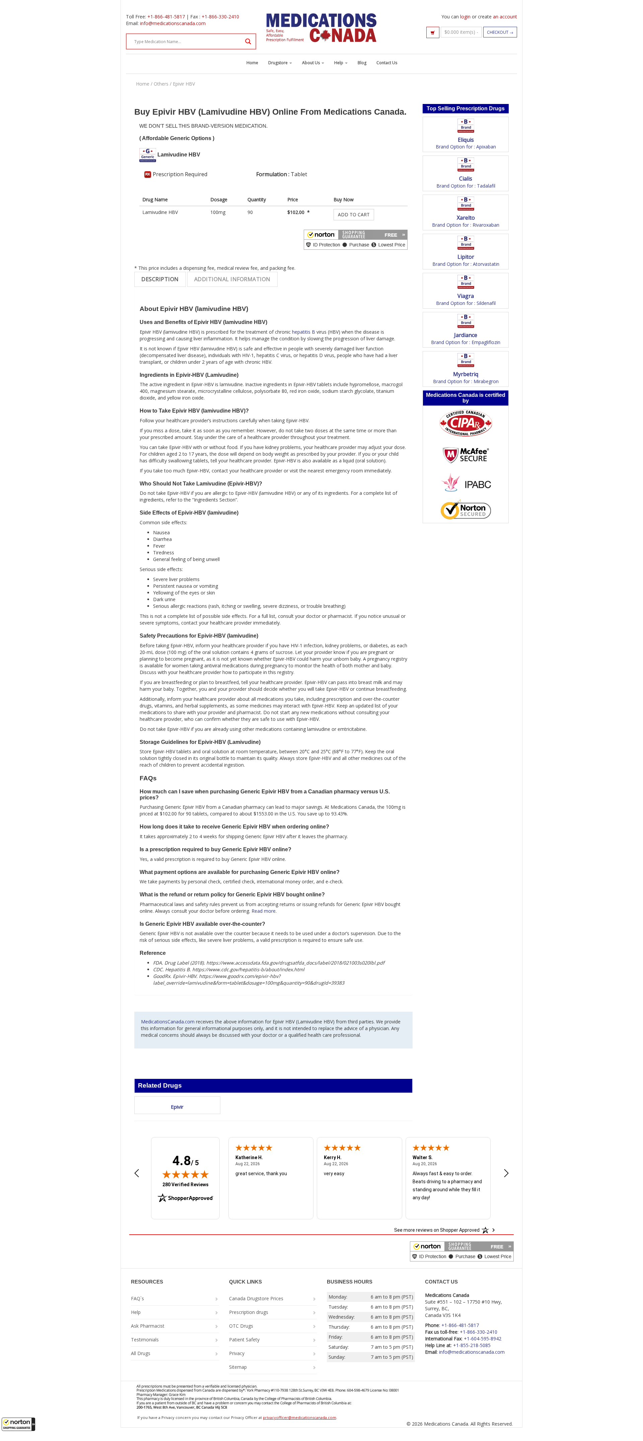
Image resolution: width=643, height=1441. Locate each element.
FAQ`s (137, 1298)
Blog (362, 63)
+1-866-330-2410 (220, 16)
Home (252, 63)
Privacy (236, 1353)
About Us (311, 63)
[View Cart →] (432, 32)
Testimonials (145, 1339)
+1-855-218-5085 (472, 1345)
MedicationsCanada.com (168, 1021)
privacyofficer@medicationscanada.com (299, 1417)
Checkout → (500, 32)
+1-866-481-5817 (166, 16)
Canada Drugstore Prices (256, 1298)
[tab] (160, 279)
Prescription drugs (248, 1312)
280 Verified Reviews (185, 1184)
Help (339, 63)
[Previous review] (136, 1174)
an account (505, 16)
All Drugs (140, 1353)
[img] (185, 1174)
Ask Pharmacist (147, 1326)
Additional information (232, 279)
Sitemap (238, 1367)
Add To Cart (354, 214)
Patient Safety (244, 1339)
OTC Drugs (241, 1326)
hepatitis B (303, 332)
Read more (264, 911)
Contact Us (386, 63)
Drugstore (278, 63)
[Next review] (506, 1174)
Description (160, 279)
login (465, 16)
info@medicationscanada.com (173, 23)
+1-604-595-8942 (482, 1338)
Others (161, 84)
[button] (18, 1424)
